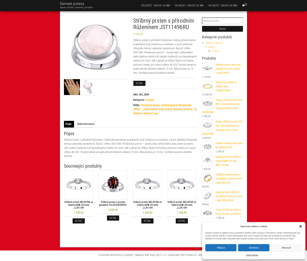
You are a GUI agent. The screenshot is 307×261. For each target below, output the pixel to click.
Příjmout (221, 247)
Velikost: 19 (189, 109)
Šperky (211, 46)
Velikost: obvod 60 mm (222, 5)
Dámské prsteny (72, 4)
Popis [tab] (69, 123)
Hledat (222, 28)
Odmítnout (254, 247)
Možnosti (286, 247)
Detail (139, 83)
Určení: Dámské (173, 109)
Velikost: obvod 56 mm (189, 5)
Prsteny (149, 99)
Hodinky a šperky (213, 42)
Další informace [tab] (85, 123)
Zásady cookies (252, 255)
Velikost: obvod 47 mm (145, 113)
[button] (300, 226)
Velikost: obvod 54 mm (155, 5)
